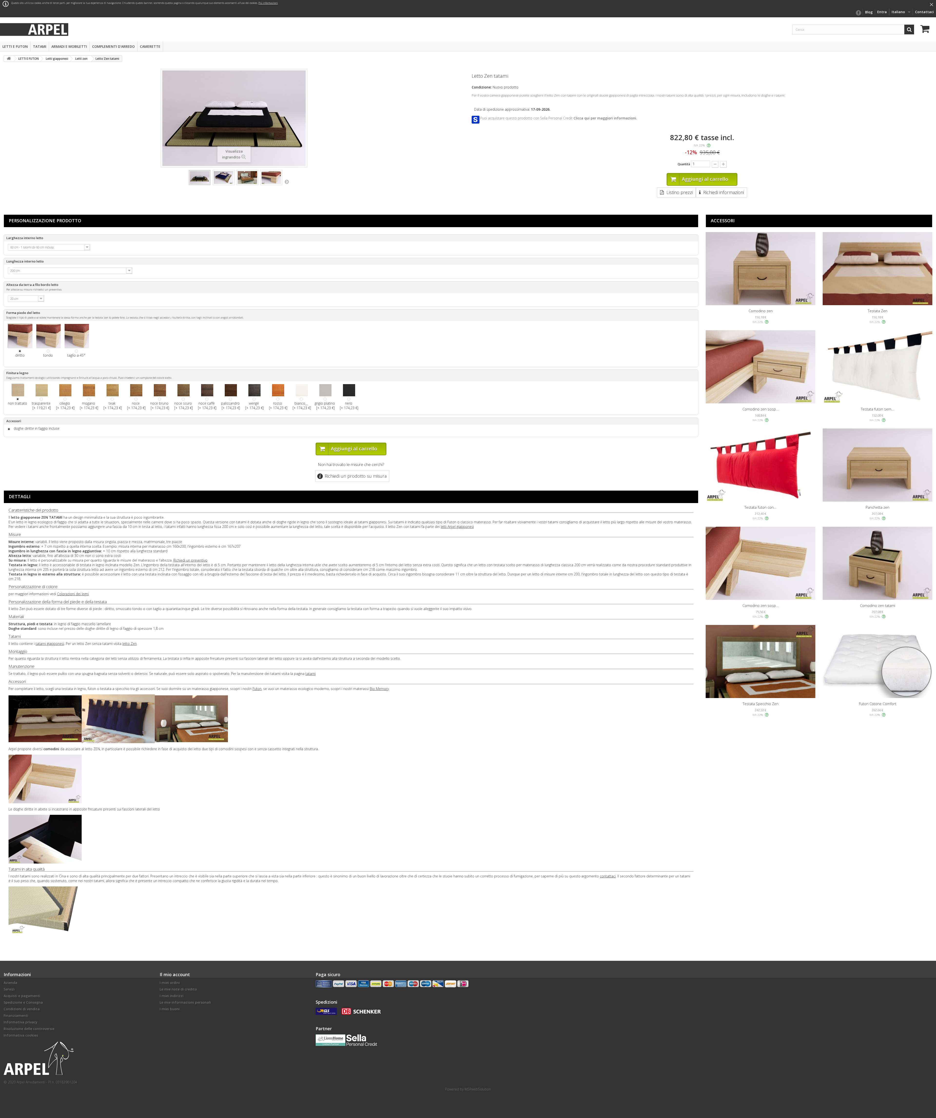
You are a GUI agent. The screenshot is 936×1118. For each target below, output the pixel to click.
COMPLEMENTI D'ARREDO (113, 46)
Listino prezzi (679, 192)
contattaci (608, 876)
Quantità (684, 164)
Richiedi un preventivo (190, 560)
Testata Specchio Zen (761, 703)
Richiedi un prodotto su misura (356, 476)
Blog (869, 12)
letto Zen (129, 643)
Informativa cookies (21, 1035)
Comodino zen (761, 310)
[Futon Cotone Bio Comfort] (877, 661)
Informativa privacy (21, 1022)
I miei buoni (170, 1009)
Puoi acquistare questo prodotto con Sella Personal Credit (558, 118)
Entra (882, 12)
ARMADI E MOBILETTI (69, 46)
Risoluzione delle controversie (29, 1028)
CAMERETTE (150, 46)
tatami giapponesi (50, 643)
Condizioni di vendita (22, 1009)
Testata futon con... (760, 507)
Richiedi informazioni (723, 192)
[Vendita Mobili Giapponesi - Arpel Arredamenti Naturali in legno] (47, 29)
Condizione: (482, 87)
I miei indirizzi (172, 995)
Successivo (286, 181)
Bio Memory (379, 688)
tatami (310, 673)
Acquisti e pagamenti (22, 995)
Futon (257, 688)
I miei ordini (170, 982)
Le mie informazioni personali (185, 1002)
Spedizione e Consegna (23, 1002)
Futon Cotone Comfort (877, 703)
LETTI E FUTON (15, 46)
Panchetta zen (877, 507)
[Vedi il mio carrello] (926, 29)
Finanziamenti (16, 1015)
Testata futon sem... (877, 409)
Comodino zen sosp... (760, 409)
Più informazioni (268, 3)
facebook (858, 13)
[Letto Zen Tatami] (199, 177)
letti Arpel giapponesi (457, 526)
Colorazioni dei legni (73, 594)
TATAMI (39, 46)
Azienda (10, 982)
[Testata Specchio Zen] (760, 661)
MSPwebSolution (478, 1089)
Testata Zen (877, 310)
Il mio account (175, 974)
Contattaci (924, 12)
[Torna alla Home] (8, 59)
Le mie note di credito (178, 989)
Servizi (9, 989)
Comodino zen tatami (877, 605)
